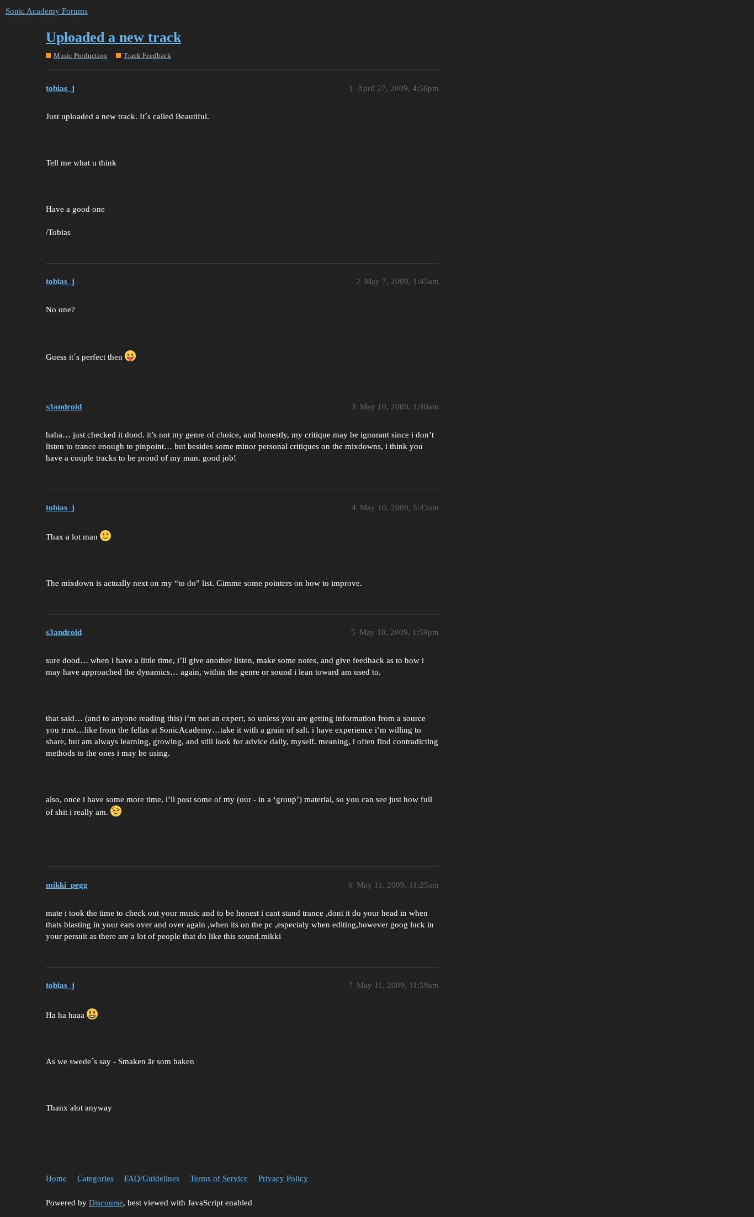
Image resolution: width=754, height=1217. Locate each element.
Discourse (106, 1202)
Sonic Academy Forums (47, 11)
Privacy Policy (283, 1178)
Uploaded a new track (113, 37)
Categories (95, 1178)
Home (56, 1178)
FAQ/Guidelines (151, 1178)
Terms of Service (219, 1178)
